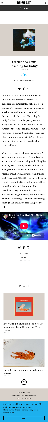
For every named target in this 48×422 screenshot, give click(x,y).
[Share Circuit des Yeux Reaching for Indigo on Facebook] (24, 89)
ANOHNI (22, 177)
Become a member (24, 399)
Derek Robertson (27, 80)
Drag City (24, 69)
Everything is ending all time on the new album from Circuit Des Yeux (23, 325)
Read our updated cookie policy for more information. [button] (22, 411)
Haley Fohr (28, 103)
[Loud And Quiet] (24, 2)
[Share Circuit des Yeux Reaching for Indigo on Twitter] (20, 89)
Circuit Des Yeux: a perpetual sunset (23, 369)
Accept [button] (24, 418)
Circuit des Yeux (24, 260)
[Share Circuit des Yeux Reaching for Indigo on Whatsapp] (28, 89)
